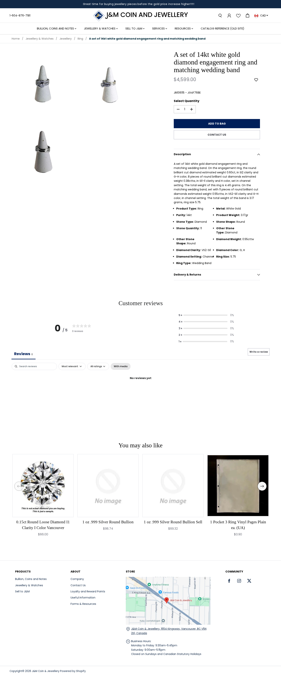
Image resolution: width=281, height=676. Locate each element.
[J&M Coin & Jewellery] (140, 15)
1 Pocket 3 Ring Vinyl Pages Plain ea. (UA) (238, 525)
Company (77, 579)
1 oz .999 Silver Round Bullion (108, 522)
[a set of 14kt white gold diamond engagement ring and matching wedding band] (43, 84)
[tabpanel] (140, 391)
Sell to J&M (22, 591)
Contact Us (78, 585)
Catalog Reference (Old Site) (222, 28)
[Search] (220, 15)
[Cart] (247, 15)
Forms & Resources (83, 604)
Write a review (258, 351)
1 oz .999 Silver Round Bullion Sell (173, 522)
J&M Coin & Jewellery (45, 671)
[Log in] (229, 15)
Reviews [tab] (23, 353)
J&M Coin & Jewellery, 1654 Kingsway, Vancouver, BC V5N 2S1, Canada (168, 631)
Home (16, 39)
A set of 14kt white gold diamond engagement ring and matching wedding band (147, 39)
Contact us (217, 135)
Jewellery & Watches (100, 28)
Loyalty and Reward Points (88, 591)
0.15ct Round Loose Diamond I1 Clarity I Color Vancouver (43, 525)
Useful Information (83, 597)
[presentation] (19, 486)
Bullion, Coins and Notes (56, 28)
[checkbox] (121, 366)
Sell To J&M (134, 28)
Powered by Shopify (73, 671)
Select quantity (186, 101)
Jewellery (65, 39)
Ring (80, 39)
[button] (256, 80)
